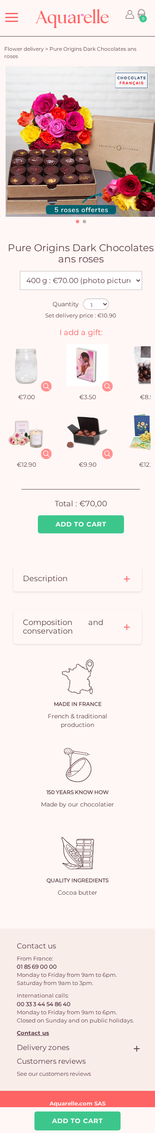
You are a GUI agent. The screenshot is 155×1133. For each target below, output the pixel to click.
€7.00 (26, 397)
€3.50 (87, 397)
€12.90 (26, 464)
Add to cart (81, 524)
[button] (77, 221)
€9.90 (87, 464)
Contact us (33, 1032)
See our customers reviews (54, 1073)
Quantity (66, 304)
